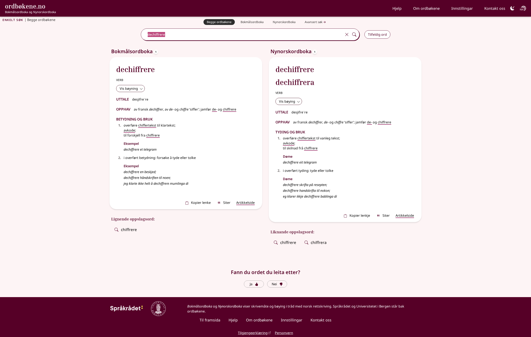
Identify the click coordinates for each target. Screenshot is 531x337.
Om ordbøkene (426, 8)
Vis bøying (287, 101)
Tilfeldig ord (377, 34)
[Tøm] (347, 34)
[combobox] (242, 34)
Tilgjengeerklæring (253, 333)
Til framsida (210, 319)
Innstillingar (462, 8)
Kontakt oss (494, 8)
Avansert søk (313, 22)
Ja (251, 284)
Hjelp (397, 8)
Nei (274, 284)
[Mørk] (512, 8)
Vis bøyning (129, 88)
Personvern (284, 333)
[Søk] (354, 34)
